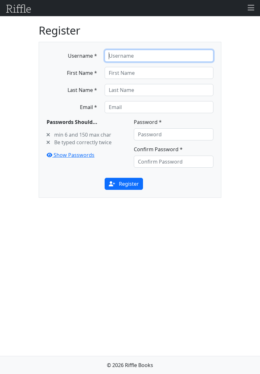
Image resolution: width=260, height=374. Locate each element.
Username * (82, 55)
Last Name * (82, 90)
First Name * (82, 72)
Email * (88, 107)
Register (128, 183)
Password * (148, 122)
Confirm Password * (158, 149)
